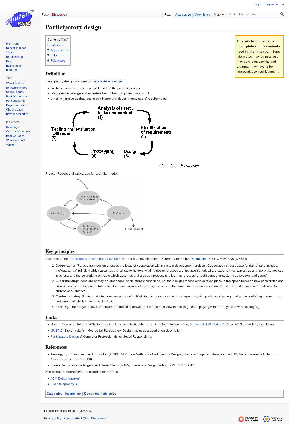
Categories (54, 393)
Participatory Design (64, 336)
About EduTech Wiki (76, 418)
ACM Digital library (63, 378)
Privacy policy (52, 418)
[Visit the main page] (20, 18)
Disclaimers (98, 418)
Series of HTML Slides (205, 324)
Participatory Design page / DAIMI (94, 258)
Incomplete (73, 393)
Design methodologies (100, 393)
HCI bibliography (62, 384)
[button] (219, 13)
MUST (54, 330)
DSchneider (197, 258)
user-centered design (106, 81)
